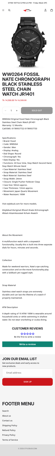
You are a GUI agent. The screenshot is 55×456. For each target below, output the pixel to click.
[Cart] (52, 10)
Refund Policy (8, 430)
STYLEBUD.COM (30, 448)
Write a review (27, 344)
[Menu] (3, 10)
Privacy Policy (8, 435)
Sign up (28, 382)
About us (6, 415)
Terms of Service (10, 439)
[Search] (9, 10)
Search (5, 411)
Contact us (7, 420)
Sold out (37, 110)
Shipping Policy (9, 425)
